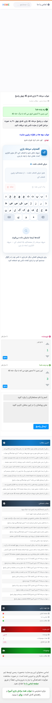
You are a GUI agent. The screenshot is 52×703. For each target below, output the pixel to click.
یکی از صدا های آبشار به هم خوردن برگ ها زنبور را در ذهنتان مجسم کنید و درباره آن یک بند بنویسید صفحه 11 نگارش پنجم (25, 471)
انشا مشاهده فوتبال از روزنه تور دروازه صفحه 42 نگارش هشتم (29, 536)
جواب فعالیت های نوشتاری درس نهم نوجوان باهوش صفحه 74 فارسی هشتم (25, 554)
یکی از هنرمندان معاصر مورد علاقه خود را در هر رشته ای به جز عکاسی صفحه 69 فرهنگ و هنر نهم (25, 449)
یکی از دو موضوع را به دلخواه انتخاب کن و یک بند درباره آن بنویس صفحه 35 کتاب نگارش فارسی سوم (25, 476)
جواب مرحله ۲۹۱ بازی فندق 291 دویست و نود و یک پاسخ (30, 586)
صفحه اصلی (43, 613)
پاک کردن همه (40, 187)
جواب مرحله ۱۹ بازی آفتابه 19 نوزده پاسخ (35, 581)
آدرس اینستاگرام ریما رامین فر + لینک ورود (34, 509)
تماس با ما (42, 5)
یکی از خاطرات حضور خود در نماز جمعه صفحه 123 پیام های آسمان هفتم (25, 489)
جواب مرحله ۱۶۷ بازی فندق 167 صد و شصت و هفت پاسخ (29, 572)
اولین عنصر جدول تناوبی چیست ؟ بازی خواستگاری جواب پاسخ (29, 532)
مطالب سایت (43, 656)
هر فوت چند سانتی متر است (39, 541)
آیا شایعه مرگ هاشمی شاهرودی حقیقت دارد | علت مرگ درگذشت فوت (26, 518)
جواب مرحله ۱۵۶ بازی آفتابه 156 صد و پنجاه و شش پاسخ (30, 577)
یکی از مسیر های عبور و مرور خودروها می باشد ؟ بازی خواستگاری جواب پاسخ (25, 453)
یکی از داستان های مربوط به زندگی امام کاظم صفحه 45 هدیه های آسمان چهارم (25, 494)
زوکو (20, 695)
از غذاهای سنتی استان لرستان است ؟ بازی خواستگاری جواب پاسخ (27, 523)
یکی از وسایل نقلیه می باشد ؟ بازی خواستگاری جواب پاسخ (30, 480)
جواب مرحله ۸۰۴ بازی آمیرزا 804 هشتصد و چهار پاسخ (31, 599)
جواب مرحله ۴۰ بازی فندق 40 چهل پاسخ (32, 96)
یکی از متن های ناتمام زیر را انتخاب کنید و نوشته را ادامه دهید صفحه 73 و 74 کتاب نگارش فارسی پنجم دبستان (25, 462)
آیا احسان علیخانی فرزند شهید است (37, 514)
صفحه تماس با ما (31, 684)
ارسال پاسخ (41, 426)
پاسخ (5, 357)
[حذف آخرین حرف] (43, 217)
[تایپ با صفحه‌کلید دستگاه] (9, 217)
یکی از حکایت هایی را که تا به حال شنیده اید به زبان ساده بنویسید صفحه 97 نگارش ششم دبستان (25, 458)
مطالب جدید (43, 621)
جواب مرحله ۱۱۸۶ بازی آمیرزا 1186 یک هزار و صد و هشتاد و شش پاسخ (25, 568)
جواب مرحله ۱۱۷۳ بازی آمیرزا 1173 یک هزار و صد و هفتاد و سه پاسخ (26, 563)
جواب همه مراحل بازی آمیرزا (20, 691)
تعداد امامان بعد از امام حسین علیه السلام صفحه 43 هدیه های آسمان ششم (25, 550)
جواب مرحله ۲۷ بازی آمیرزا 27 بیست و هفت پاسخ (32, 590)
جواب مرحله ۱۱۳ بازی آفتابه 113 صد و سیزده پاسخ (32, 559)
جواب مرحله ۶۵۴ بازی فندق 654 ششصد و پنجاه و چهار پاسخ (29, 594)
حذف (11, 187)
